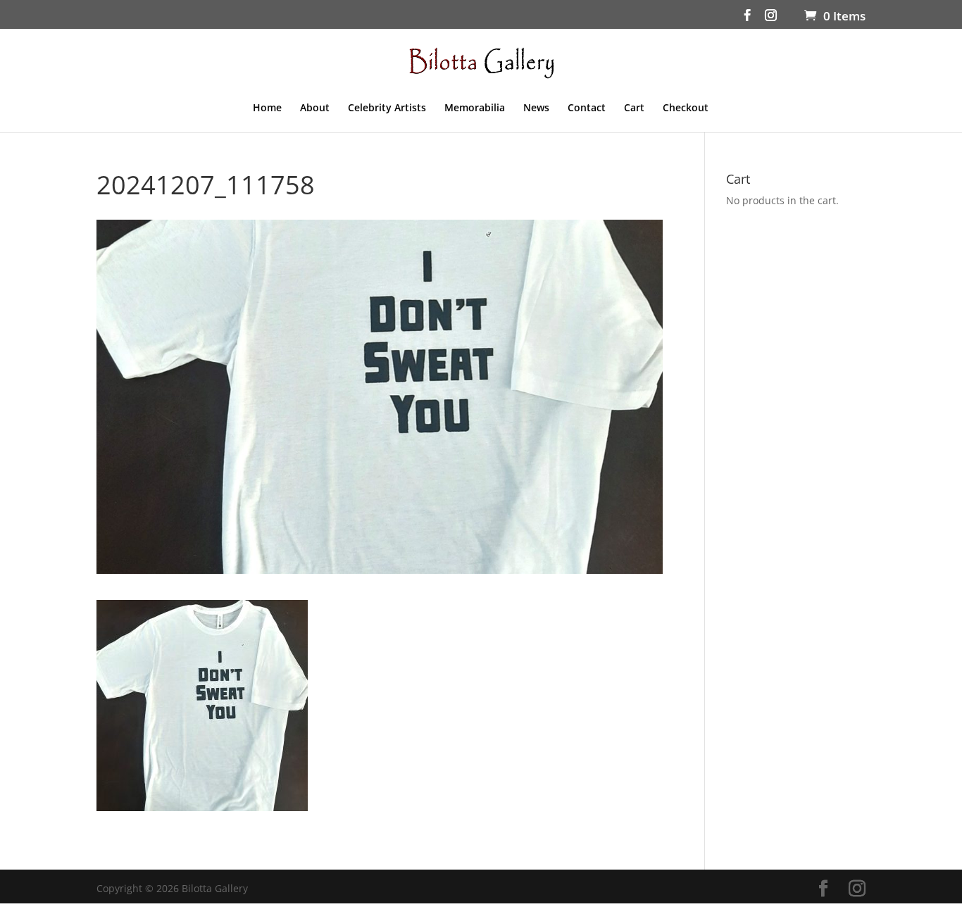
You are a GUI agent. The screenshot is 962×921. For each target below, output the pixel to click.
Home (267, 108)
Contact (587, 108)
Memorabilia (474, 108)
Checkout (685, 108)
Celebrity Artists (387, 108)
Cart (634, 108)
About (315, 108)
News (536, 108)
